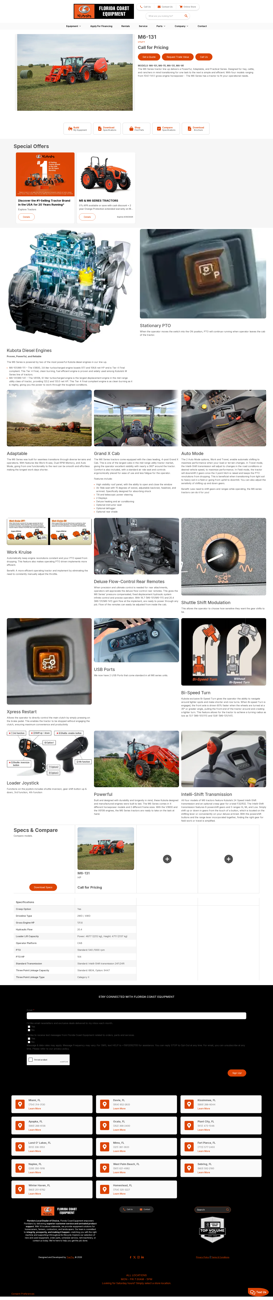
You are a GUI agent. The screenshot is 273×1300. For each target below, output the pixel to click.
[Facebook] (130, 1257)
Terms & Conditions (220, 1257)
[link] (187, 6)
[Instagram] (138, 1257)
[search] (186, 16)
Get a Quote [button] (149, 57)
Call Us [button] (204, 57)
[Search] (227, 1209)
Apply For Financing (101, 26)
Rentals (125, 26)
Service (143, 26)
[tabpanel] (75, 73)
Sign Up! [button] (237, 1073)
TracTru (70, 1257)
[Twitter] (134, 1257)
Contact (202, 26)
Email (35, 1010)
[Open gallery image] (75, 72)
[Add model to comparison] (167, 859)
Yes (33, 1026)
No (33, 1030)
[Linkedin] (142, 1257)
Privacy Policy (202, 1257)
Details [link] (26, 217)
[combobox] (168, 15)
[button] (145, 6)
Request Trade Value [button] (178, 57)
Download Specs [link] (43, 887)
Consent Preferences (22, 1293)
